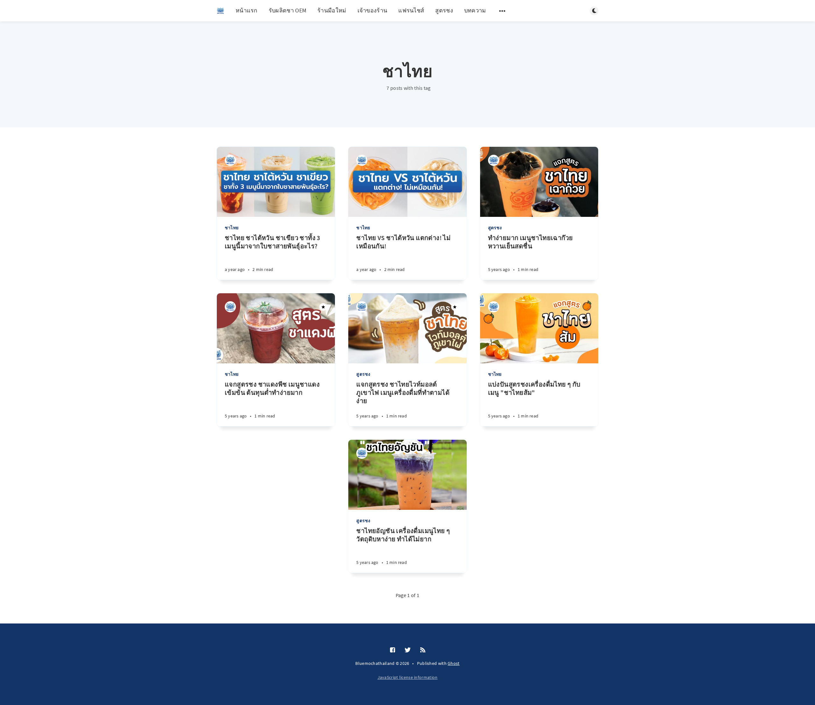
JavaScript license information (408, 677)
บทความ (475, 10)
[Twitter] (408, 650)
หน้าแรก (247, 10)
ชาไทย (231, 228)
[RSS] (422, 650)
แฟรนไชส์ (411, 10)
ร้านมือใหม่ (331, 10)
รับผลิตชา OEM (287, 10)
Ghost (454, 663)
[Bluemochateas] (230, 160)
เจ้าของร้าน (372, 10)
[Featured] (323, 307)
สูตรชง (444, 10)
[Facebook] (392, 650)
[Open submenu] (502, 11)
